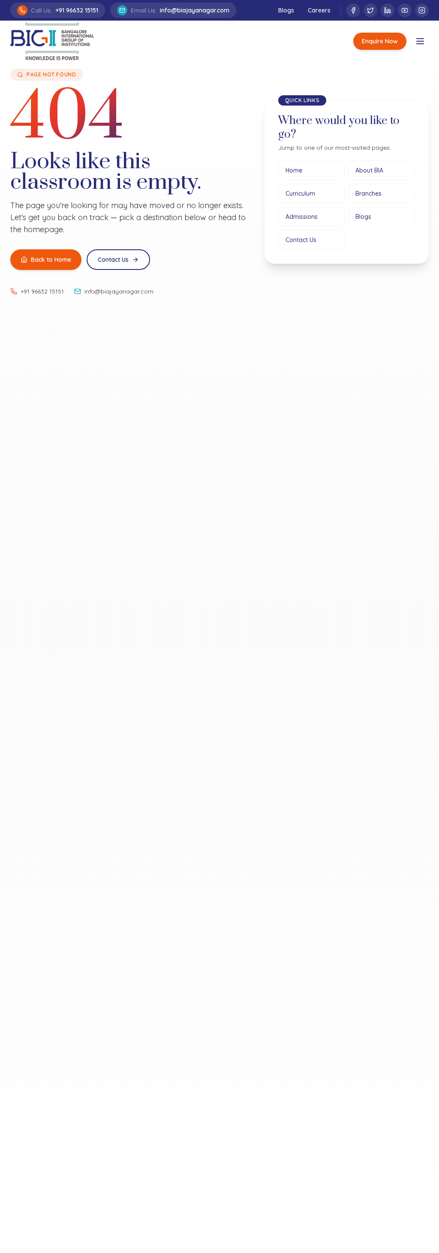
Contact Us (113, 259)
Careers (319, 10)
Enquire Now (380, 41)
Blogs (286, 10)
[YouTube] (405, 10)
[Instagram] (422, 10)
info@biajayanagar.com (118, 291)
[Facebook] (353, 10)
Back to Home (51, 259)
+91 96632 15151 (42, 291)
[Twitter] (370, 10)
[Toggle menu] (420, 41)
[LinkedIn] (387, 10)
